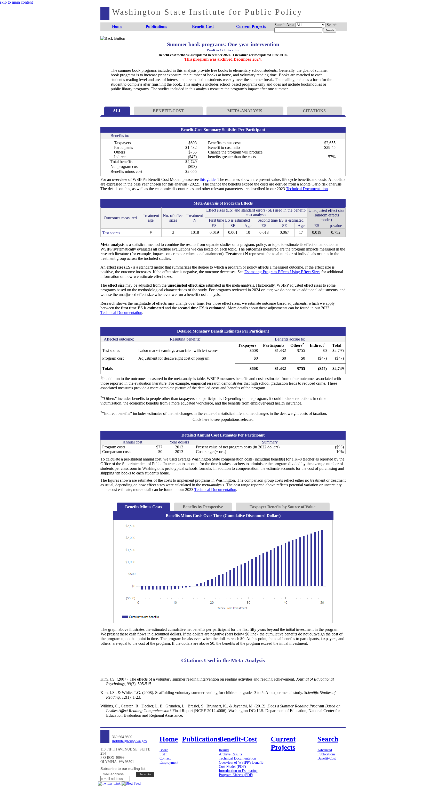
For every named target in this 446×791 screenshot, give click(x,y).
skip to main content (16, 2)
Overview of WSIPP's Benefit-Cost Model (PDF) (241, 765)
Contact (165, 758)
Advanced (324, 750)
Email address (112, 774)
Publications (326, 754)
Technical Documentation (307, 189)
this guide (208, 179)
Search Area (284, 24)
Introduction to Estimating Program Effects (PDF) (238, 773)
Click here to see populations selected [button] (223, 419)
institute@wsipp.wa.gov (129, 741)
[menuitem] (117, 26)
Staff (163, 754)
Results (224, 750)
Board (164, 750)
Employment (169, 762)
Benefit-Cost (326, 758)
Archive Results (230, 754)
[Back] (108, 44)
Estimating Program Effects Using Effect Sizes (282, 272)
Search (332, 24)
